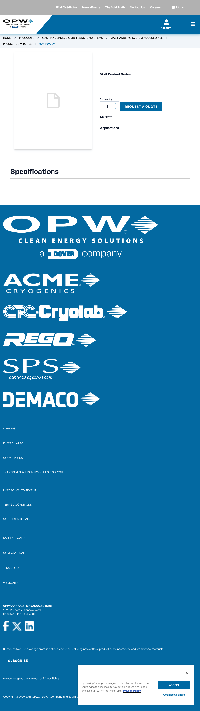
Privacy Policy (51, 678)
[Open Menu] (193, 24)
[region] (136, 685)
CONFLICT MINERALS (16, 518)
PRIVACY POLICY (13, 442)
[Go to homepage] (18, 24)
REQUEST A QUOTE (141, 106)
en (178, 7)
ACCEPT (174, 685)
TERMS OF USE (12, 567)
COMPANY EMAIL (14, 552)
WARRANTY (10, 583)
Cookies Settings (174, 694)
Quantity (106, 99)
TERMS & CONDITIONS (17, 504)
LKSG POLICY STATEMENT (19, 490)
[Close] (186, 673)
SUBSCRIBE (18, 661)
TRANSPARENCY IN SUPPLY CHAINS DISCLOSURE (34, 472)
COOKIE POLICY (13, 457)
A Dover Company (50, 696)
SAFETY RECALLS (14, 537)
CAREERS (9, 428)
